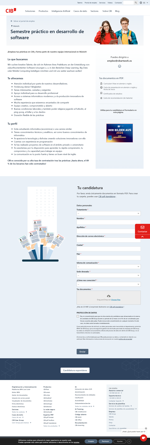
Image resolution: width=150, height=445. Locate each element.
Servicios (102, 3)
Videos (110, 3)
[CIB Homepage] (11, 10)
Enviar (82, 351)
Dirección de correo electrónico (91, 236)
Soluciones (30, 10)
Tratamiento (82, 209)
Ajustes (120, 441)
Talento (79, 3)
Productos (43, 10)
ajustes (76, 442)
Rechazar (105, 441)
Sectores (95, 10)
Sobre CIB (107, 10)
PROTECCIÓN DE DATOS (87, 312)
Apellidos (81, 227)
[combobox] (109, 213)
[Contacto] (142, 227)
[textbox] (106, 213)
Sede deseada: (83, 271)
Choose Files (115, 300)
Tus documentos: (84, 289)
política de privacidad (125, 339)
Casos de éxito (80, 10)
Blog (117, 10)
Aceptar (91, 441)
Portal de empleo (91, 3)
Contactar (118, 3)
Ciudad (80, 245)
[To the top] (142, 236)
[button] (143, 437)
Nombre (81, 218)
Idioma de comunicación (88, 262)
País (79, 254)
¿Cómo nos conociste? (87, 280)
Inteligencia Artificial (61, 10)
